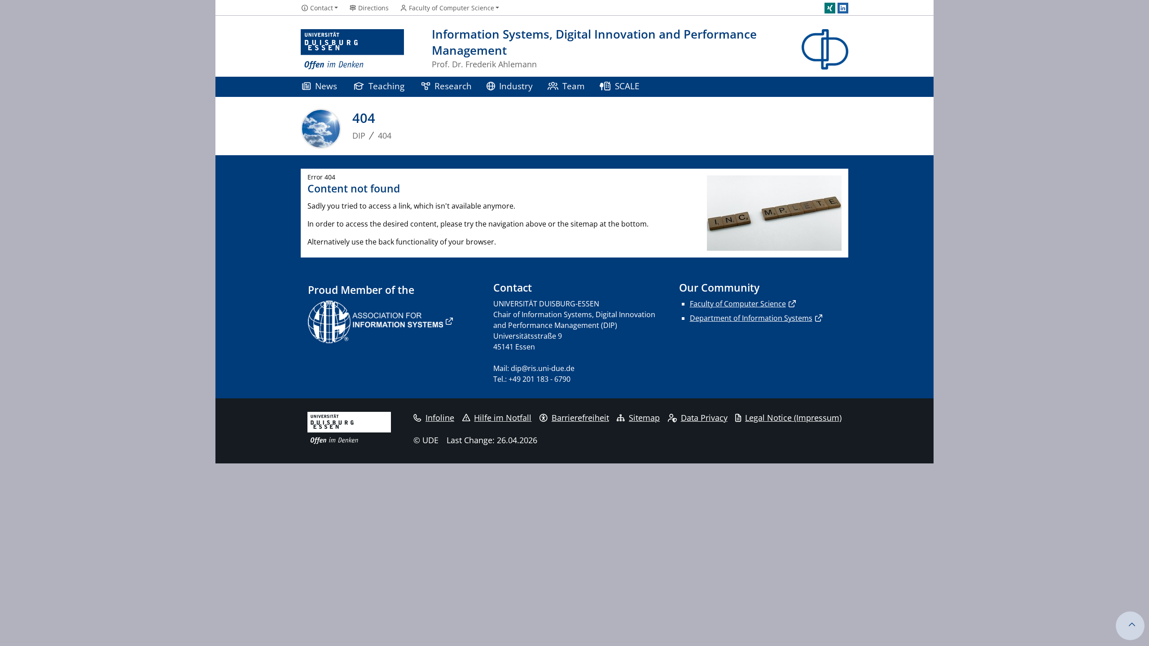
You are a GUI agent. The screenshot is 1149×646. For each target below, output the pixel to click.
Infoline (439, 417)
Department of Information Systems (751, 318)
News (326, 86)
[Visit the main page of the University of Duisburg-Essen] (352, 49)
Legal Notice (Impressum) (793, 417)
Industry (516, 86)
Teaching (386, 86)
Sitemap (644, 417)
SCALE (627, 86)
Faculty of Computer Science (738, 304)
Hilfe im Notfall (502, 417)
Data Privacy (704, 417)
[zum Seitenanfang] (1130, 625)
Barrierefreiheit (580, 417)
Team (573, 86)
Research (453, 86)
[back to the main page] (825, 49)
